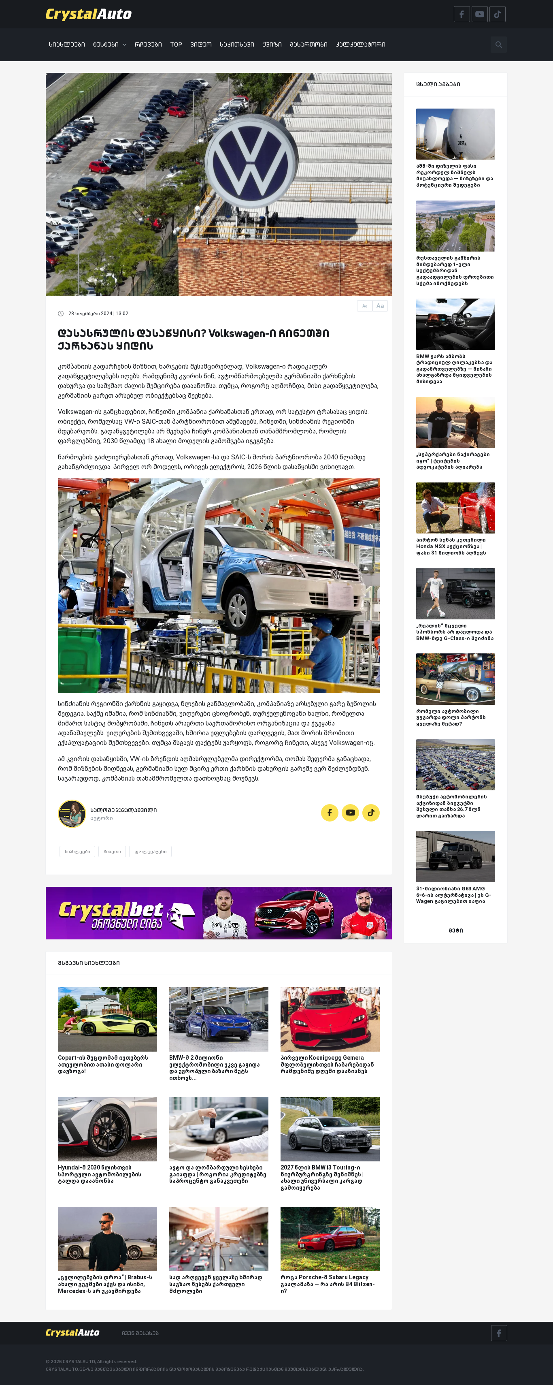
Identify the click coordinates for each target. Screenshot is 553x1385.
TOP (176, 44)
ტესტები (106, 44)
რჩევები (148, 44)
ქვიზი (272, 44)
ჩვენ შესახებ (140, 1333)
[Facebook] (329, 813)
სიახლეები (67, 44)
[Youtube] (350, 813)
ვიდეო (201, 44)
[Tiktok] (371, 813)
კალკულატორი (360, 44)
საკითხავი (237, 44)
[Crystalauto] (91, 14)
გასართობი (309, 44)
